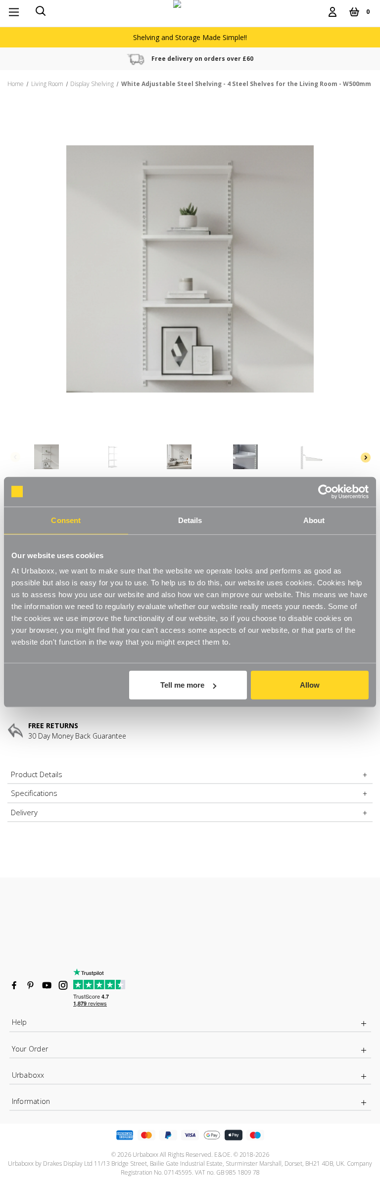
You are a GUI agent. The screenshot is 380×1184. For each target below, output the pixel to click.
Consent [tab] (66, 520)
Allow (310, 685)
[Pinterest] (30, 985)
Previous (15, 457)
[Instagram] (63, 985)
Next (365, 457)
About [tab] (314, 520)
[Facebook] (14, 985)
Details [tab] (190, 520)
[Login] (332, 11)
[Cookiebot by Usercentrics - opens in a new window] (325, 491)
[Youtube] (47, 985)
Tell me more (182, 685)
